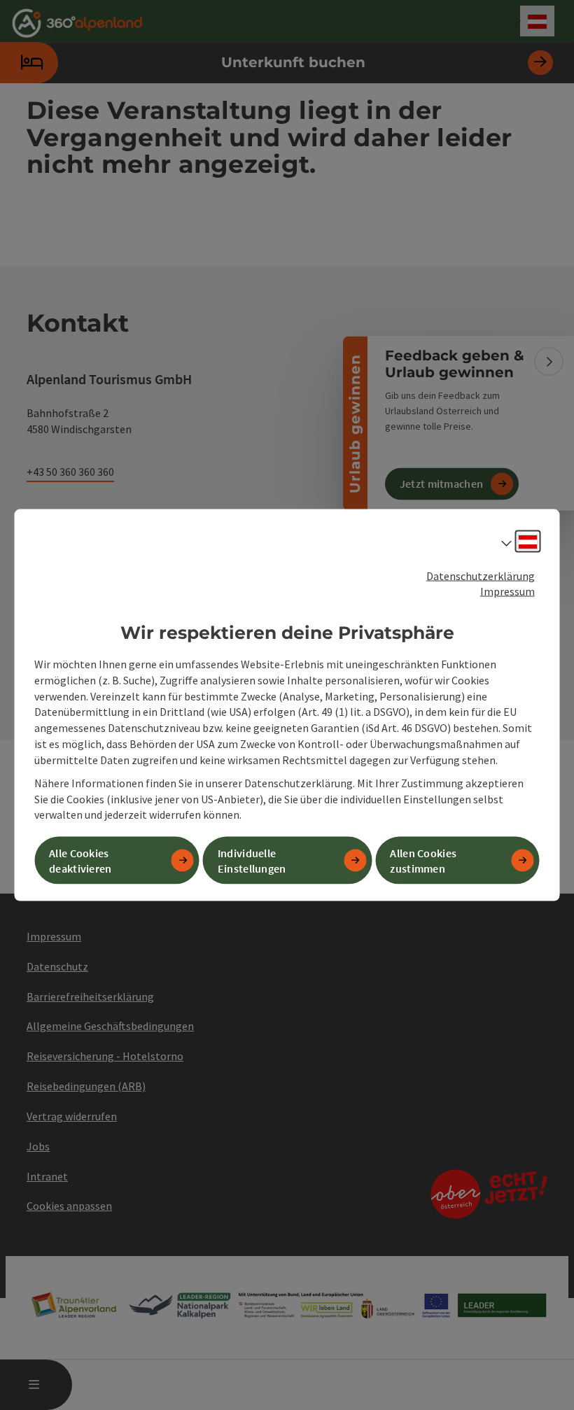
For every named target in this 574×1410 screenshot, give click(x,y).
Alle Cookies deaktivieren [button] (80, 860)
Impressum (507, 591)
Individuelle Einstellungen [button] (252, 860)
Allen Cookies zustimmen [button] (423, 860)
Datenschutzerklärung (480, 575)
